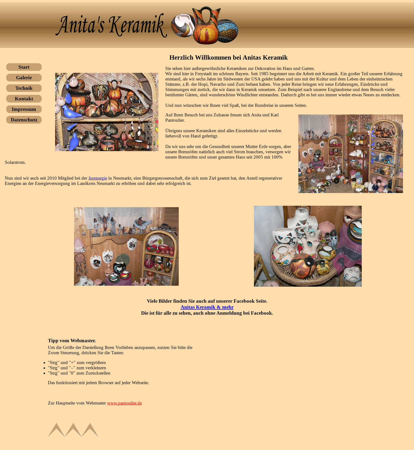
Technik (24, 88)
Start (23, 67)
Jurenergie (97, 178)
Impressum (24, 109)
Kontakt (24, 99)
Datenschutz (24, 120)
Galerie (24, 77)
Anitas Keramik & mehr (207, 307)
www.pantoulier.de (124, 402)
